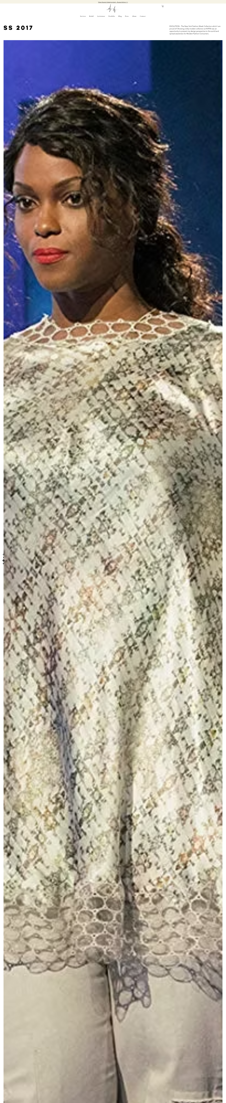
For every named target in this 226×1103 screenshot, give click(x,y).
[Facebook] (4, 557)
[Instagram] (4, 554)
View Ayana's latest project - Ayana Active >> (113, 2)
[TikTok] (4, 563)
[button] (163, 6)
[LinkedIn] (4, 560)
